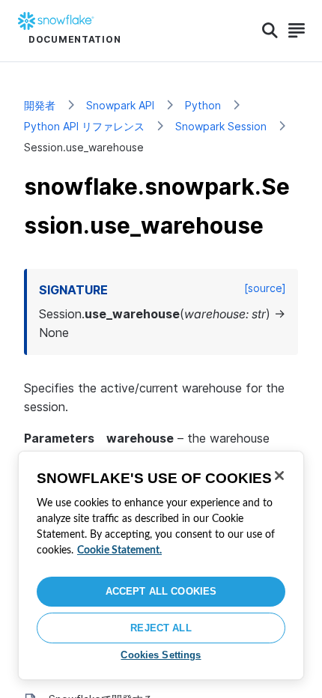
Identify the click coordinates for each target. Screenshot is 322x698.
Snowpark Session (221, 126)
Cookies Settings (161, 655)
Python (203, 105)
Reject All (160, 628)
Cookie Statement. (119, 550)
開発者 (39, 105)
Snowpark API (120, 105)
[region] (161, 565)
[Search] (270, 30)
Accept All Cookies (161, 591)
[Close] (279, 475)
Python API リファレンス (84, 126)
